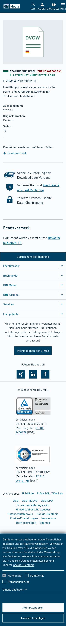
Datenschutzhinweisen (35, 560)
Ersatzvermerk (17, 153)
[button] (42, 6)
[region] (33, 566)
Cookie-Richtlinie (23, 565)
